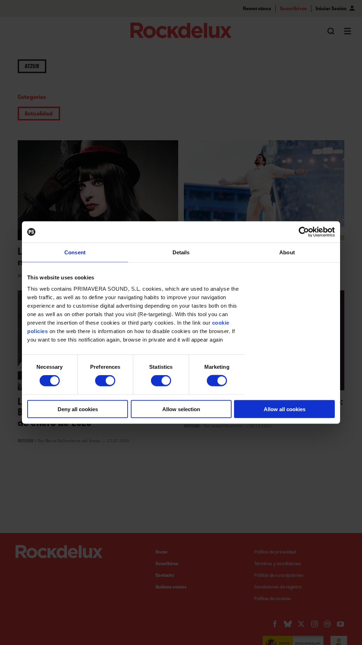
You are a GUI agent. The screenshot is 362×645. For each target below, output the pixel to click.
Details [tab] (181, 252)
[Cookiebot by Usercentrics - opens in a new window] (304, 232)
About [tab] (287, 252)
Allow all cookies (284, 409)
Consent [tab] (75, 252)
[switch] (105, 380)
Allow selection (181, 409)
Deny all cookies (78, 409)
